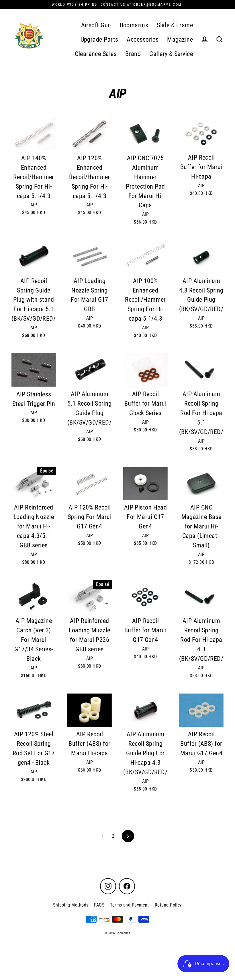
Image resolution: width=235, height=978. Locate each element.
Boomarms (134, 25)
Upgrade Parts (99, 39)
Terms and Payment (129, 905)
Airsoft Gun (96, 25)
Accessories (142, 39)
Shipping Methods (70, 905)
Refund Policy (168, 905)
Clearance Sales (96, 53)
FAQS (99, 905)
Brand (133, 53)
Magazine (180, 39)
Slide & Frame (175, 25)
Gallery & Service (171, 53)
